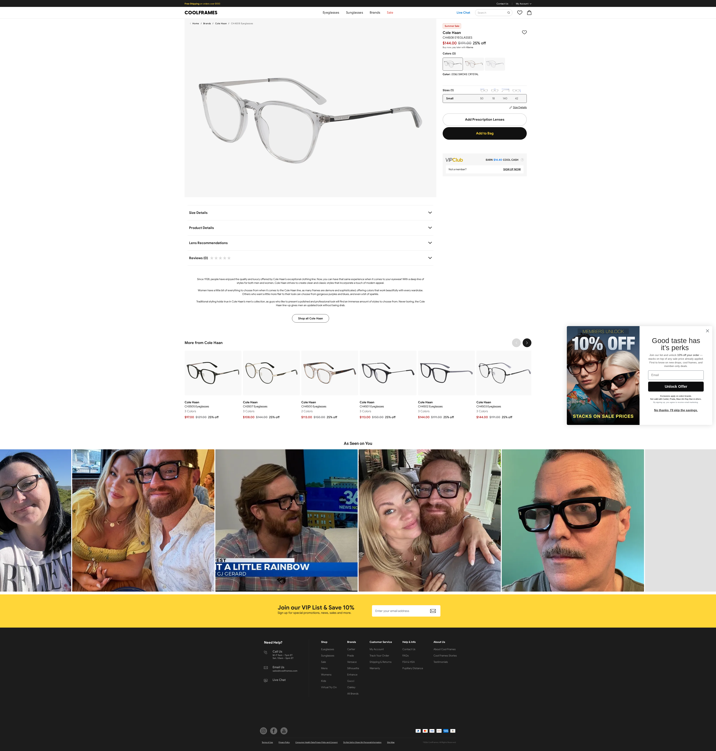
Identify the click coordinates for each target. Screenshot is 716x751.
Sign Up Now (512, 169)
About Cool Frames (445, 649)
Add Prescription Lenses (484, 119)
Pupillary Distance (412, 668)
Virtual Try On (329, 687)
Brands (375, 13)
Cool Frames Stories (445, 655)
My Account (522, 3)
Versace (352, 662)
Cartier (351, 649)
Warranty (375, 668)
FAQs (405, 655)
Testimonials (441, 662)
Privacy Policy (284, 742)
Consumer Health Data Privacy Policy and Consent (316, 742)
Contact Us (502, 3)
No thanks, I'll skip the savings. (676, 410)
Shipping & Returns (381, 662)
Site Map (391, 742)
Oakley (351, 687)
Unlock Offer (676, 386)
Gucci (350, 681)
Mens (324, 668)
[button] (143, 520)
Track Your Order (379, 655)
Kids (323, 681)
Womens (326, 674)
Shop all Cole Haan (310, 318)
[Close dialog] (707, 331)
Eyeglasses (331, 13)
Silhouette (353, 668)
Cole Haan (221, 23)
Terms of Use (267, 742)
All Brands (353, 693)
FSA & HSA (408, 662)
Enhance (352, 674)
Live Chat (463, 13)
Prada (350, 655)
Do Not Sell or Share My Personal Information (362, 742)
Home (195, 23)
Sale (390, 13)
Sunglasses (354, 13)
